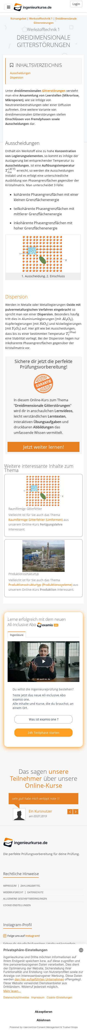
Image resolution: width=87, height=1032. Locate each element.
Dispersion (16, 77)
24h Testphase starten (43, 733)
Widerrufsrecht (13, 892)
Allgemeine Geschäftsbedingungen (25, 898)
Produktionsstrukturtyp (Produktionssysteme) (40, 585)
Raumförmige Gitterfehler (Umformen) (36, 520)
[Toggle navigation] (8, 7)
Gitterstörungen (53, 91)
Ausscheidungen (20, 73)
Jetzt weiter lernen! (43, 447)
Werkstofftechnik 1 (41, 18)
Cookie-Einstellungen (17, 905)
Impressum (9, 885)
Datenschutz (35, 892)
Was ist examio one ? (43, 719)
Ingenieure (16, 635)
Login (76, 4)
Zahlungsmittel (30, 885)
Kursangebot (18, 18)
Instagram (32, 936)
